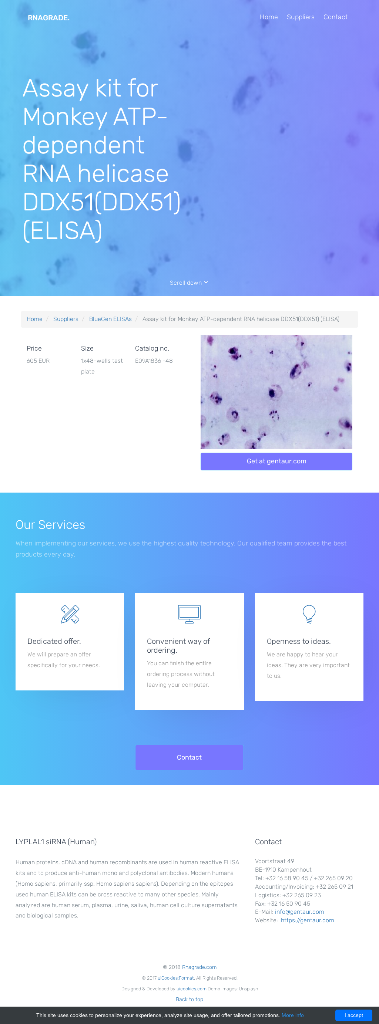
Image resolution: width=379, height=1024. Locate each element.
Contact (335, 17)
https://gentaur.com (307, 920)
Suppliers (301, 17)
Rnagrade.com (199, 967)
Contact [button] (189, 757)
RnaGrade (49, 17)
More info (293, 1015)
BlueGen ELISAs (110, 318)
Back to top (189, 999)
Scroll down (186, 282)
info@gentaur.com (299, 911)
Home (269, 17)
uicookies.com (192, 988)
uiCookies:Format (176, 978)
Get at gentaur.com (276, 461)
